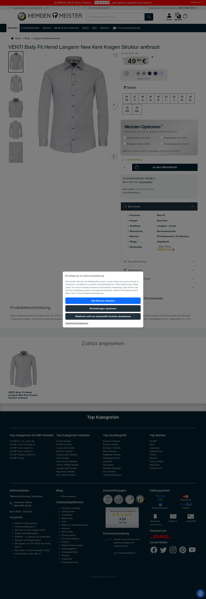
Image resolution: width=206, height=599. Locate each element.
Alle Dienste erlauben (103, 300)
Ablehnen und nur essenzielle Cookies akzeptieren (103, 316)
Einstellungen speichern (103, 308)
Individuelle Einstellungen (77, 323)
